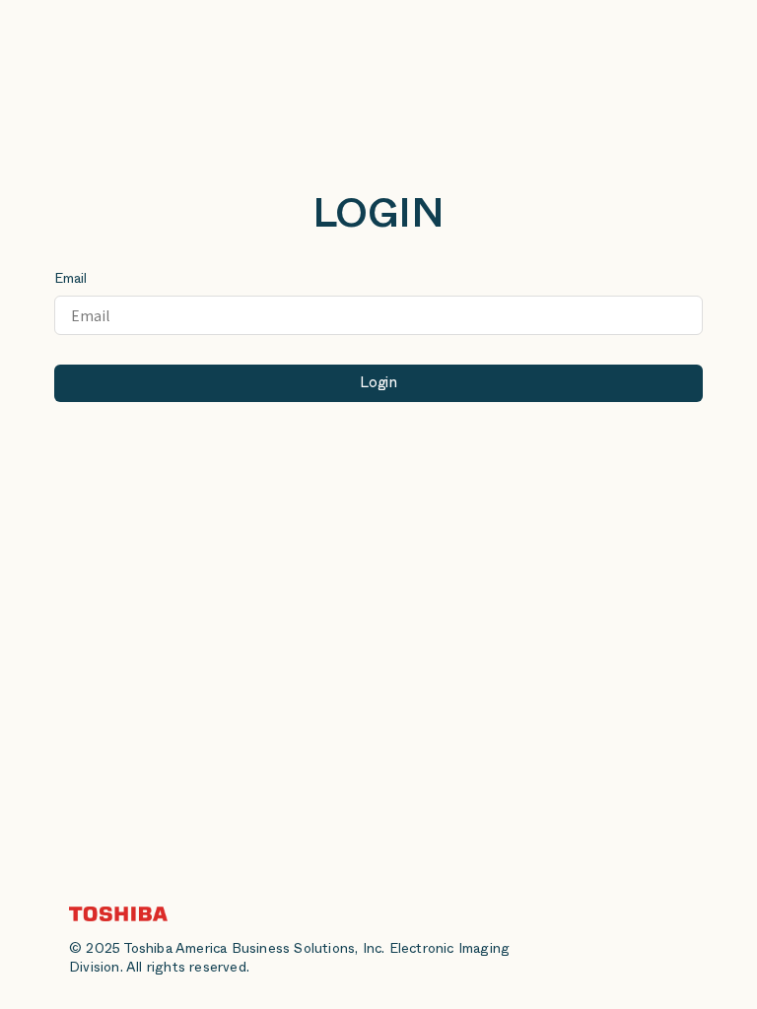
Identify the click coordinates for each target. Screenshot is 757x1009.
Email (70, 280)
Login (378, 384)
